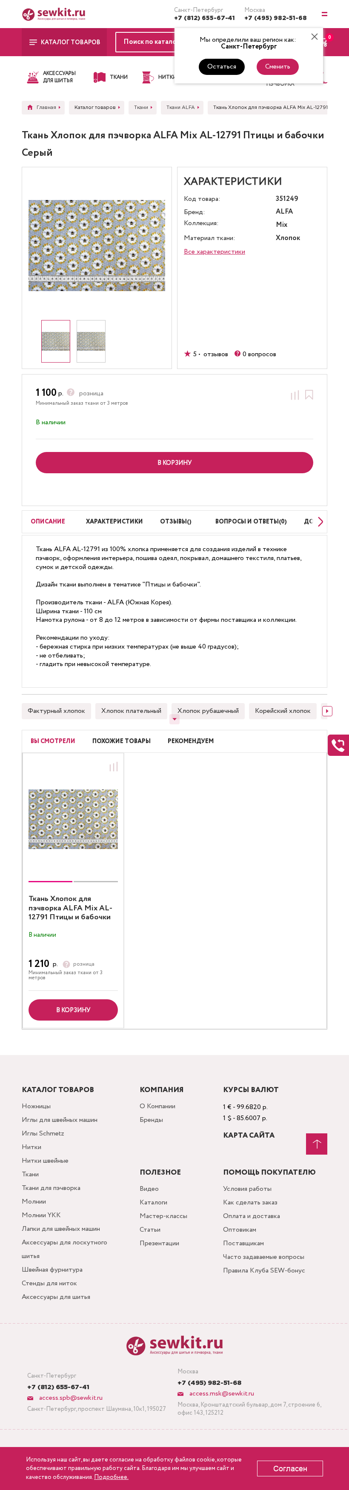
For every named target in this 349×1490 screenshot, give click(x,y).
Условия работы (247, 1189)
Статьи (150, 1230)
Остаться (221, 66)
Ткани (30, 1174)
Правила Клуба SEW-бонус (264, 1271)
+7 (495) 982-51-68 (275, 18)
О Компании (157, 1106)
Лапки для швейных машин (61, 1229)
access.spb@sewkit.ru (70, 1397)
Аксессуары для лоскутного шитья (64, 1249)
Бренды (151, 1120)
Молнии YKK (41, 1215)
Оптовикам (239, 1230)
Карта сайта (249, 1135)
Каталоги (153, 1202)
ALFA (284, 212)
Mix (281, 225)
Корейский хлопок (283, 711)
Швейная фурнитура (52, 1270)
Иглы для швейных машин (59, 1120)
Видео (149, 1189)
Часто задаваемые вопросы (263, 1257)
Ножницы (36, 1106)
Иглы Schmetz (43, 1133)
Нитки (31, 1147)
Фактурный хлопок (56, 711)
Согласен (290, 1468)
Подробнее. (111, 1477)
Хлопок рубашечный (208, 711)
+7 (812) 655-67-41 (204, 18)
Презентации (159, 1243)
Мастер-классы (163, 1216)
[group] (73, 819)
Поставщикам (243, 1243)
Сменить (277, 66)
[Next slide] (318, 522)
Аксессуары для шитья (56, 1297)
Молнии (34, 1202)
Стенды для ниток (49, 1283)
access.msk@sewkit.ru (221, 1393)
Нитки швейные (45, 1161)
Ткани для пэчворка (51, 1188)
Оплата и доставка (251, 1216)
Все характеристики (214, 252)
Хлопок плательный (131, 711)
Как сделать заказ (250, 1202)
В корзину (73, 1010)
